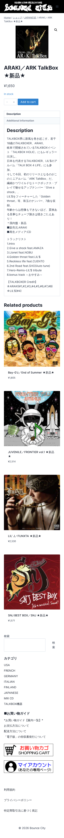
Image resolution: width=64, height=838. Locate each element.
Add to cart (28, 102)
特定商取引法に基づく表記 (20, 810)
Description (14, 113)
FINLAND (10, 687)
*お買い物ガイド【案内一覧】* (23, 720)
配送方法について (15, 731)
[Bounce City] (28, 6)
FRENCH (9, 670)
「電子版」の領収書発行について (25, 736)
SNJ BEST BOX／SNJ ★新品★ (28, 615)
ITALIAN (9, 681)
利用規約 (9, 789)
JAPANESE (11, 692)
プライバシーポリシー (18, 800)
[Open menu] (57, 6)
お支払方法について (16, 725)
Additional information (20, 120)
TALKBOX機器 (13, 704)
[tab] (32, 114)
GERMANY (11, 676)
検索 (7, 636)
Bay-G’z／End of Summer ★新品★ (31, 372)
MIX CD (9, 698)
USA (7, 665)
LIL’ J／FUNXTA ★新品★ (24, 536)
